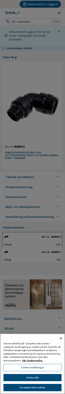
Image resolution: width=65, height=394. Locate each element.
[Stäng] (61, 338)
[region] (32, 364)
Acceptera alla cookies (32, 387)
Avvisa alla (32, 377)
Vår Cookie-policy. (32, 360)
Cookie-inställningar (32, 367)
